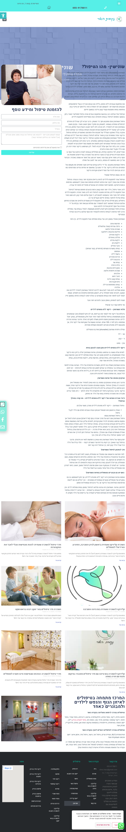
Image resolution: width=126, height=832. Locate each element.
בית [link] (95, 769)
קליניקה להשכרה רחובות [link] (54, 809)
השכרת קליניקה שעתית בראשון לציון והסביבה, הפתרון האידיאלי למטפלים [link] (99, 546)
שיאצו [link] (57, 774)
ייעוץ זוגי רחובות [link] (72, 774)
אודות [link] (94, 774)
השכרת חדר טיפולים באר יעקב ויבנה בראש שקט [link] (38, 609)
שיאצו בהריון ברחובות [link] (36, 795)
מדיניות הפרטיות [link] (103, 825)
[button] (119, 3)
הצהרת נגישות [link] (36, 801)
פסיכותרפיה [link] (74, 788)
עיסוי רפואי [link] (55, 798)
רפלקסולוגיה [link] (55, 769)
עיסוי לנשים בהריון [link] (79, 720)
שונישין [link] (75, 803)
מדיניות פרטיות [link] (36, 806)
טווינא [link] (57, 789)
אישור (116, 825)
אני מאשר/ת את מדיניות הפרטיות (46, 147)
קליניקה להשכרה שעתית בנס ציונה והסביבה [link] (104, 609)
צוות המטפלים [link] (91, 779)
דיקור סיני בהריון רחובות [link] (35, 775)
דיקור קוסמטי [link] (54, 784)
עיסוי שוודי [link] (55, 794)
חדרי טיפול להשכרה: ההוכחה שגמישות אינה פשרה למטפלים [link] (32, 674)
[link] (3, 15)
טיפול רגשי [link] (74, 783)
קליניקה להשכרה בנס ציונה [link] (92, 786)
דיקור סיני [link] (56, 779)
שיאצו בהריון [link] (36, 789)
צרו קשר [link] (93, 803)
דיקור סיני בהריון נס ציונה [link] (35, 782)
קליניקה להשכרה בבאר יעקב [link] (91, 796)
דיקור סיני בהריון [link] (35, 769)
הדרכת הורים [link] (55, 803)
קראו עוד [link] (122, 560)
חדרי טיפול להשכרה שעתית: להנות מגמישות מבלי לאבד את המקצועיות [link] (32, 546)
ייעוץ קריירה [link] (74, 798)
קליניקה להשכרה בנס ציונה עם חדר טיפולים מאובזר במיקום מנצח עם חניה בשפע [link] (96, 675)
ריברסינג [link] (75, 769)
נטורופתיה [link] (74, 793)
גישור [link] (76, 779)
